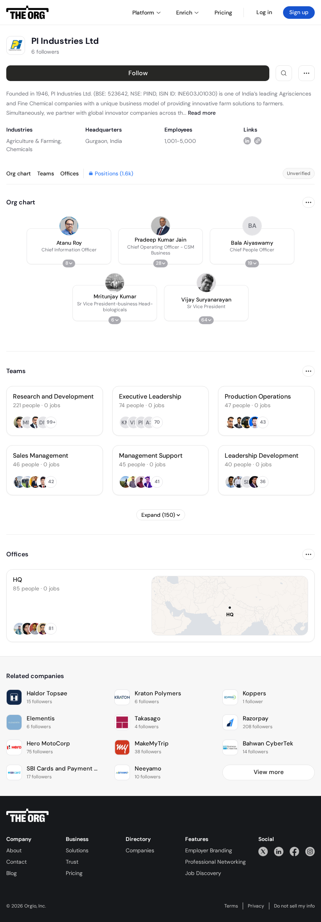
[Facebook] (294, 851)
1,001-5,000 (180, 140)
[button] (69, 246)
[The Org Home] (27, 12)
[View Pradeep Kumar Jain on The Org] (160, 226)
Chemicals (19, 149)
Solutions (77, 850)
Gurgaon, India (103, 140)
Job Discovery (203, 873)
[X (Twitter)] (263, 851)
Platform (143, 12)
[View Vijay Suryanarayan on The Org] (206, 282)
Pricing (74, 873)
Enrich (184, 12)
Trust (72, 861)
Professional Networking (215, 861)
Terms (231, 906)
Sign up (298, 12)
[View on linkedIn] (247, 140)
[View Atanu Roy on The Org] (69, 226)
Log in (264, 12)
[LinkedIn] (278, 851)
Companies (140, 850)
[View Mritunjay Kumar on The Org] (114, 282)
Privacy (256, 906)
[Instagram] (310, 851)
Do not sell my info (294, 906)
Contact (16, 861)
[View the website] (257, 140)
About (14, 850)
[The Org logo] (27, 815)
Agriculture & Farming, (34, 140)
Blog (11, 873)
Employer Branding (208, 850)
